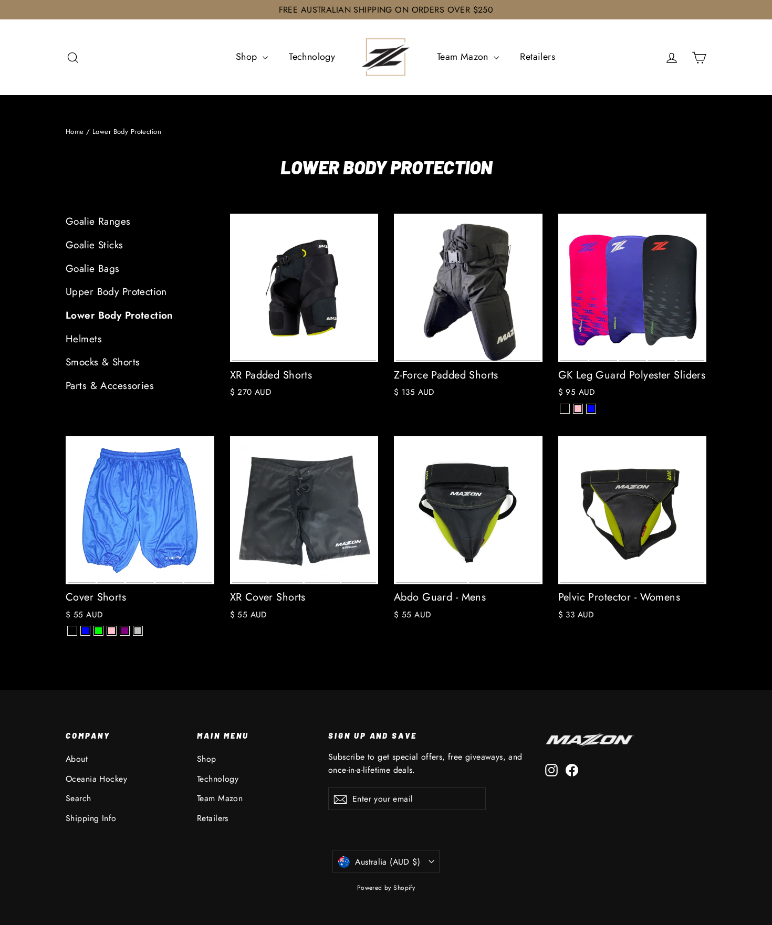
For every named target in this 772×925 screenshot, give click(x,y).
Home (75, 131)
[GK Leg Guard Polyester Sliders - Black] (564, 408)
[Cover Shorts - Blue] (85, 630)
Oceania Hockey (96, 779)
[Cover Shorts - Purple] (124, 630)
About (77, 759)
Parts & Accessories (110, 386)
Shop (248, 57)
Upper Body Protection (116, 292)
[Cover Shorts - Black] (72, 630)
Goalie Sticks (94, 245)
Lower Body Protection (119, 315)
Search (78, 798)
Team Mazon (464, 57)
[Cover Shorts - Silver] (137, 630)
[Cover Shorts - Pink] (111, 630)
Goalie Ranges (98, 221)
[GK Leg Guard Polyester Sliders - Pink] (577, 408)
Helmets (84, 339)
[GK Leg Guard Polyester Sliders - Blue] (591, 408)
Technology (312, 57)
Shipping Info (91, 818)
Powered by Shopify (386, 887)
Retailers (537, 57)
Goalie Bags (93, 268)
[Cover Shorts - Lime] (98, 630)
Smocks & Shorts (103, 362)
